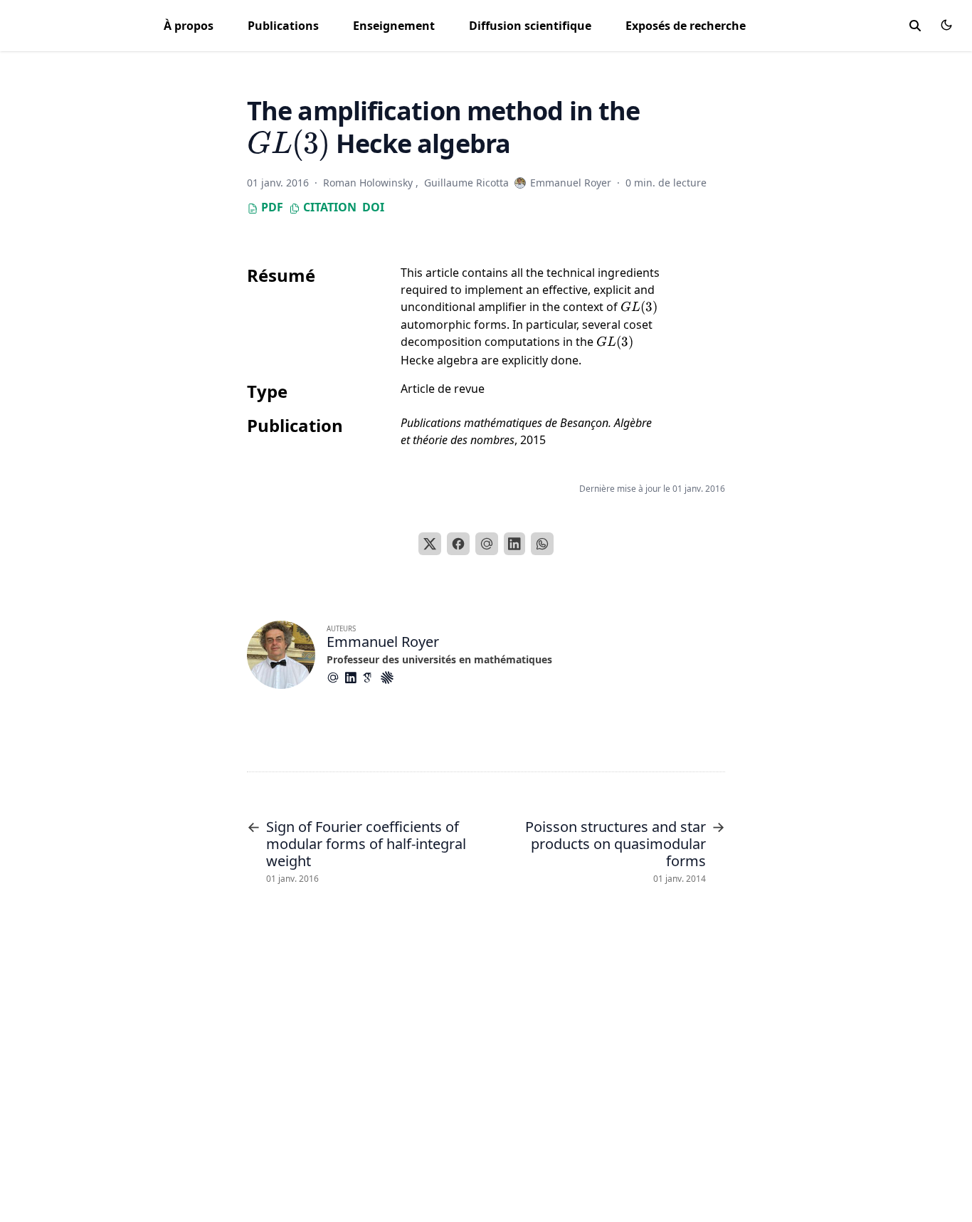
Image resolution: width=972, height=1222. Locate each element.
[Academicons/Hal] (390, 677)
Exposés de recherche (685, 25)
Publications (283, 25)
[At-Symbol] (336, 677)
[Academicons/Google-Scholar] (371, 677)
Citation (328, 207)
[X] (429, 543)
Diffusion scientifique (530, 25)
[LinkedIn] (514, 543)
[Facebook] (458, 543)
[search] (915, 25)
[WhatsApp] (542, 543)
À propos (188, 25)
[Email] (486, 543)
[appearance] (946, 25)
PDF (270, 207)
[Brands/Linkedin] (353, 677)
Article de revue (443, 388)
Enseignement (394, 25)
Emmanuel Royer (383, 641)
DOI (373, 207)
